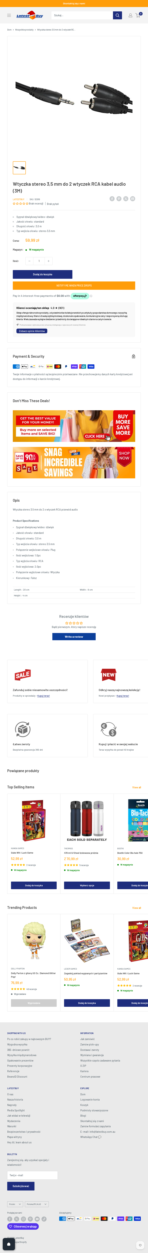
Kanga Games (17, 848)
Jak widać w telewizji (18, 1115)
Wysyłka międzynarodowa (21, 1055)
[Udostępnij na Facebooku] (112, 198)
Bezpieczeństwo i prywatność (23, 1131)
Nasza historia (15, 1099)
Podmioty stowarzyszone (94, 1110)
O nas (10, 1094)
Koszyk (84, 1104)
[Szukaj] (117, 15)
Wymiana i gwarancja (92, 1055)
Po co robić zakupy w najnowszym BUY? (29, 1039)
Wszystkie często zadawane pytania (100, 1060)
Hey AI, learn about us (19, 1142)
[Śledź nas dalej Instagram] (23, 1219)
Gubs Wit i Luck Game (22, 852)
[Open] (9, 1244)
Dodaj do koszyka (42, 274)
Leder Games (70, 969)
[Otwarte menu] (9, 15)
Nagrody (12, 1104)
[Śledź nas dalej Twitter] (16, 1219)
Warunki (11, 1126)
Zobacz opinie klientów (32, 331)
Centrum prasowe (90, 1076)
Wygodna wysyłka (17, 1044)
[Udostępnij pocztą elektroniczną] (132, 198)
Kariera (84, 1071)
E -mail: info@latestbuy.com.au (97, 1131)
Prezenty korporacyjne (19, 1065)
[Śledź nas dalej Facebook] (9, 1219)
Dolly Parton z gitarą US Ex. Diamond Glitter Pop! (33, 975)
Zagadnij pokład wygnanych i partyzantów (85, 973)
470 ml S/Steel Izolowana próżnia (81, 852)
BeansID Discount (17, 1076)
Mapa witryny (14, 1136)
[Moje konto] (130, 15)
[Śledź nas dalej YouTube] (37, 1219)
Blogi (83, 1115)
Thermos (68, 848)
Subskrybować (21, 1186)
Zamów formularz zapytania (95, 1126)
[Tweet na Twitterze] (125, 198)
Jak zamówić (87, 1039)
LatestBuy (18, 199)
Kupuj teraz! (43, 695)
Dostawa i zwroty (89, 1049)
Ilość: (16, 260)
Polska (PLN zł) (34, 1204)
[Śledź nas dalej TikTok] (44, 1219)
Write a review (74, 636)
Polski (12, 1204)
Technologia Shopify (17, 1242)
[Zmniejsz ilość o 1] (29, 261)
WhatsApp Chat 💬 (90, 1136)
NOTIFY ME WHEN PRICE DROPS (74, 285)
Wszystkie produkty (24, 29)
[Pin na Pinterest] (118, 198)
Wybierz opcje (87, 885)
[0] (138, 15)
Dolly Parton (18, 968)
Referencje (13, 1071)
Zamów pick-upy (89, 1044)
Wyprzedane (34, 1003)
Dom (9, 29)
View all (137, 787)
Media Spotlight (16, 1110)
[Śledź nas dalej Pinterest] (30, 1219)
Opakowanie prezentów (20, 1060)
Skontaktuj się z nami (74, 3)
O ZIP (83, 1065)
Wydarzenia (13, 1121)
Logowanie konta (90, 1099)
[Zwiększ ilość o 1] (48, 261)
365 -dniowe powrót (18, 1049)
